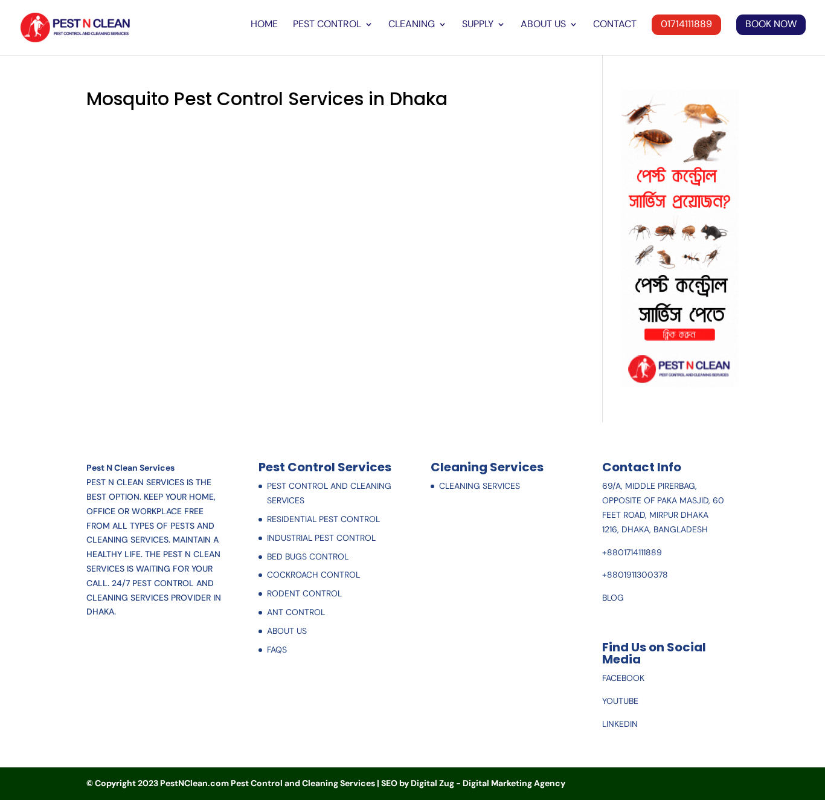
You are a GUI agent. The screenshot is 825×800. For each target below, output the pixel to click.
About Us (543, 25)
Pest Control (327, 25)
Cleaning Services (479, 485)
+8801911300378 (635, 574)
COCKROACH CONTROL (313, 574)
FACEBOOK (623, 678)
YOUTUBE (620, 700)
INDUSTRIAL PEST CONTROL (321, 537)
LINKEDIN (620, 723)
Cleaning (411, 25)
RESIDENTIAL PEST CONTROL (323, 519)
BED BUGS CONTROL (307, 556)
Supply (477, 25)
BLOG (613, 597)
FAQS (277, 649)
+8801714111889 (632, 552)
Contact (615, 25)
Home (264, 25)
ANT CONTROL (296, 612)
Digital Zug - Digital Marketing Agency (488, 783)
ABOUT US (287, 630)
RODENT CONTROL (304, 593)
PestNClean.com (194, 783)
